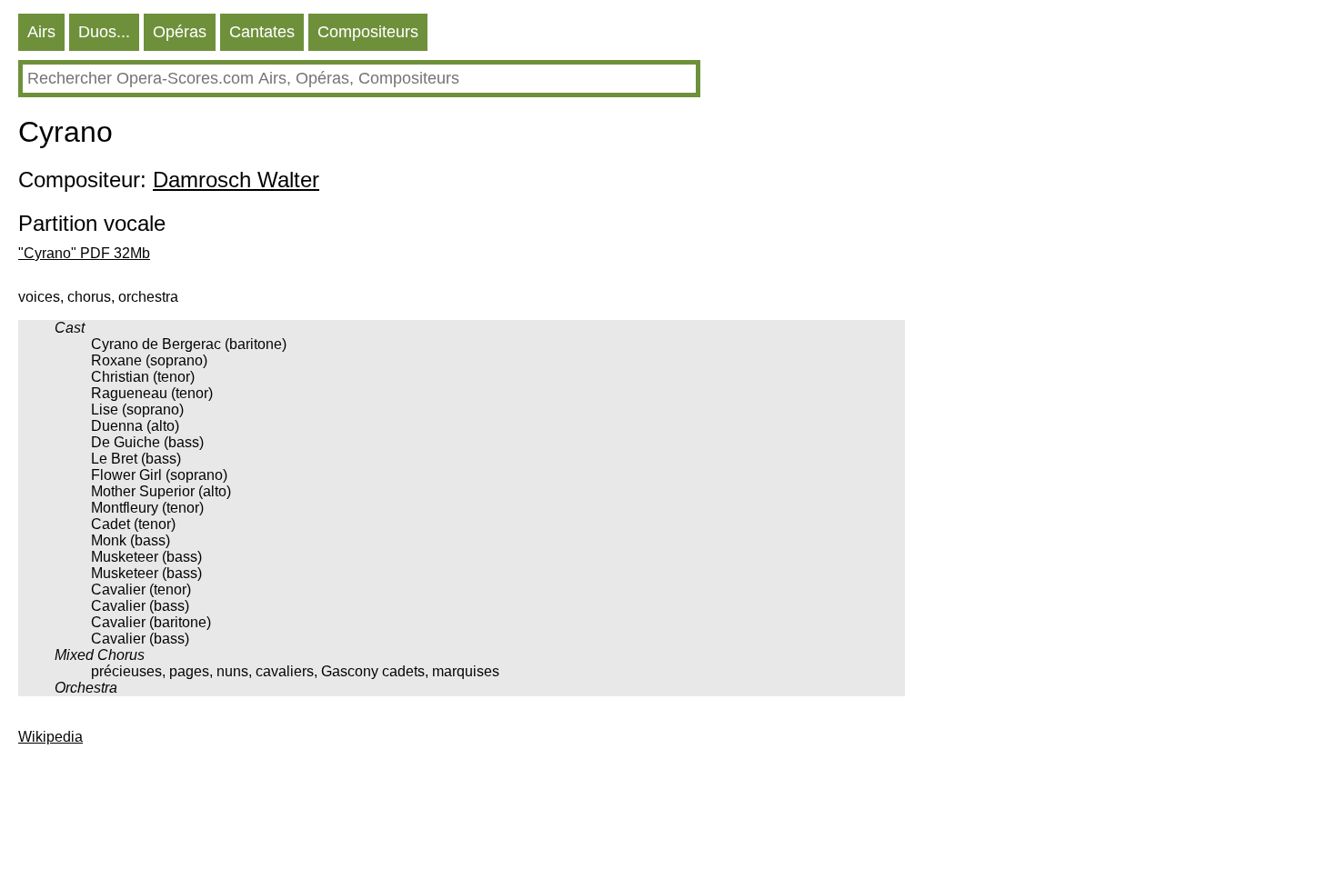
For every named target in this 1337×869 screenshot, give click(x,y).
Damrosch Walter (236, 179)
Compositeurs (367, 32)
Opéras (179, 32)
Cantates (262, 32)
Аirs (41, 32)
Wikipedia (50, 736)
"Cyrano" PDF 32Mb (84, 253)
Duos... (104, 32)
